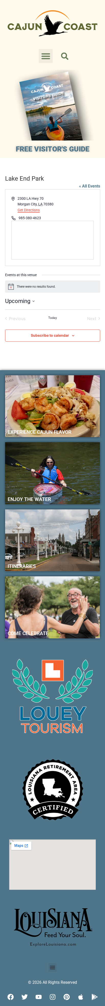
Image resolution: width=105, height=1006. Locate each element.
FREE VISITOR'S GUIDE (52, 149)
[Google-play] (94, 997)
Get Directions (29, 210)
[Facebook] (10, 997)
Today (52, 318)
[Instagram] (52, 997)
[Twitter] (24, 997)
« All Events (89, 186)
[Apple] (80, 997)
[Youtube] (38, 997)
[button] (46, 56)
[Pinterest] (66, 997)
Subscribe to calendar (50, 335)
